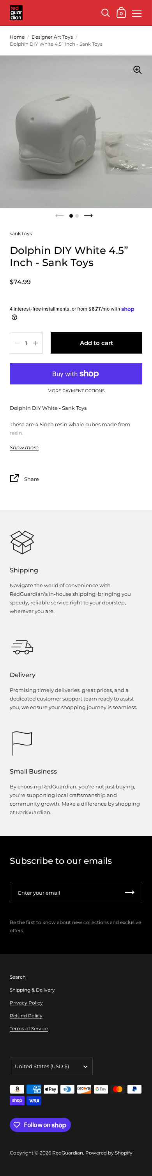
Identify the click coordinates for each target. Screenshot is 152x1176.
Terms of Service (29, 1028)
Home (17, 37)
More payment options (76, 391)
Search (18, 977)
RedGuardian (67, 1153)
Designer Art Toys (52, 37)
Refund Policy (26, 1016)
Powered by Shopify (109, 1153)
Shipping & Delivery (32, 990)
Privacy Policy (26, 1003)
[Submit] (129, 892)
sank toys (21, 233)
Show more (24, 447)
